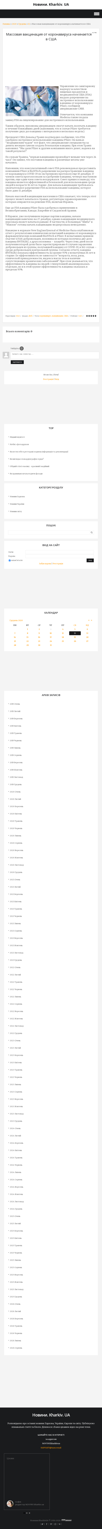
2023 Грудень (16, 1121)
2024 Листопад (17, 1202)
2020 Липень (15, 836)
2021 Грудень (16, 960)
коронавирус (45, 316)
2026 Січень (15, 1304)
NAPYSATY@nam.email (51, 1448)
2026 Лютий (15, 1311)
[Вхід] (22, 348)
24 (51, 641)
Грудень (22, 24)
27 (87, 641)
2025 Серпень (16, 1267)
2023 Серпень (16, 1092)
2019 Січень (15, 704)
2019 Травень (16, 733)
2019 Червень (16, 740)
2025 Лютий (15, 1223)
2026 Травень (16, 1326)
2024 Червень (16, 1165)
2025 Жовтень (16, 1282)
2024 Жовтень (16, 1194)
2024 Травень (16, 1158)
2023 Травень (16, 1070)
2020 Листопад (17, 865)
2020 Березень (16, 806)
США (66, 316)
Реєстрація (48, 379)
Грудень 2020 (16, 620)
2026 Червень (16, 1333)
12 (29, 24)
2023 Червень (16, 1077)
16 (39, 637)
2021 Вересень (16, 938)
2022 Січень (15, 967)
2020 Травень (16, 821)
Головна (6, 24)
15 (27, 637)
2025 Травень (16, 1245)
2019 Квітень (15, 726)
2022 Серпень (16, 1004)
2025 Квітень (16, 1238)
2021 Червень (16, 916)
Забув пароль (45, 564)
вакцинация (57, 316)
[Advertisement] (51, 64)
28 (15, 645)
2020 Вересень (16, 850)
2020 (14, 24)
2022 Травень (16, 982)
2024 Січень (15, 1128)
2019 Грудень (16, 784)
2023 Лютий (15, 1048)
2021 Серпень (16, 931)
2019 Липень (15, 748)
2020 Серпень (16, 843)
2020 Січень (15, 792)
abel (30, 316)
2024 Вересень (16, 1187)
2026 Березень (16, 1319)
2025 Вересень (16, 1275)
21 (15, 641)
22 (27, 641)
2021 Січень (15, 880)
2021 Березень (16, 894)
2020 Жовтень (16, 858)
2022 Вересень (16, 1011)
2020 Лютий (15, 799)
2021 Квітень (16, 901)
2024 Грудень (16, 1209)
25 (63, 641)
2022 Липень (15, 997)
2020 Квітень (16, 814)
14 (15, 637)
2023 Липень (15, 1084)
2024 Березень (16, 1143)
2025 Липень (15, 1260)
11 (63, 633)
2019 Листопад (16, 777)
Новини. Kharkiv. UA (51, 4)
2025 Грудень (16, 1297)
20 (87, 637)
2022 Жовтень (16, 1019)
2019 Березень (16, 719)
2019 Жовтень (16, 770)
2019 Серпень (16, 755)
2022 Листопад (17, 1026)
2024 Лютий (15, 1136)
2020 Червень (16, 828)
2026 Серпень (16, 1348)
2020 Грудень (16, 872)
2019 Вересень (16, 762)
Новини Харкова (17, 496)
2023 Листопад (17, 1114)
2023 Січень (15, 1041)
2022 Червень (16, 989)
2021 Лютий (15, 887)
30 (39, 645)
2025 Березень (16, 1231)
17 (51, 637)
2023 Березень (16, 1055)
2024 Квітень (16, 1150)
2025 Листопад (16, 1289)
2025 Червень (16, 1253)
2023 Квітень (16, 1062)
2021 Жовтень (16, 945)
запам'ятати (16, 560)
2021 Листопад (16, 953)
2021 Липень (15, 923)
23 (39, 641)
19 (75, 637)
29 (27, 645)
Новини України (17, 504)
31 (51, 645)
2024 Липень (15, 1172)
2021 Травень (16, 909)
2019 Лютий (15, 711)
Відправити (17, 362)
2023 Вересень (16, 1099)
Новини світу (16, 511)
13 (87, 633)
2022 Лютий (15, 975)
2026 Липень (15, 1341)
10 (51, 633)
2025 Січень (15, 1216)
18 (63, 637)
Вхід (57, 379)
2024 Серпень (16, 1180)
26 (75, 641)
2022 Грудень (16, 1033)
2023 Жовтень (16, 1106)
